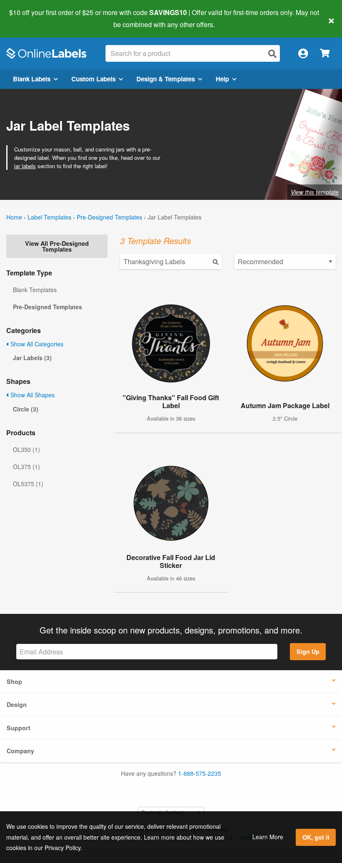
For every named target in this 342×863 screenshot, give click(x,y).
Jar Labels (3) (32, 357)
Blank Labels (31, 78)
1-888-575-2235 (199, 773)
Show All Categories (36, 344)
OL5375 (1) (28, 483)
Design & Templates (165, 78)
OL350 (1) (26, 449)
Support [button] (18, 728)
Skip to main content (30, 18)
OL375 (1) (26, 466)
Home (14, 217)
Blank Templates (35, 289)
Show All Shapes (32, 395)
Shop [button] (14, 681)
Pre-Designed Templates (109, 217)
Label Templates (49, 217)
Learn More (267, 837)
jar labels (25, 166)
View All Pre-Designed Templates (57, 246)
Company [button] (20, 751)
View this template (315, 192)
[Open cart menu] (325, 54)
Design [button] (17, 704)
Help (222, 78)
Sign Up (308, 651)
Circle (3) (25, 409)
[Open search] (272, 53)
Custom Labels (93, 78)
